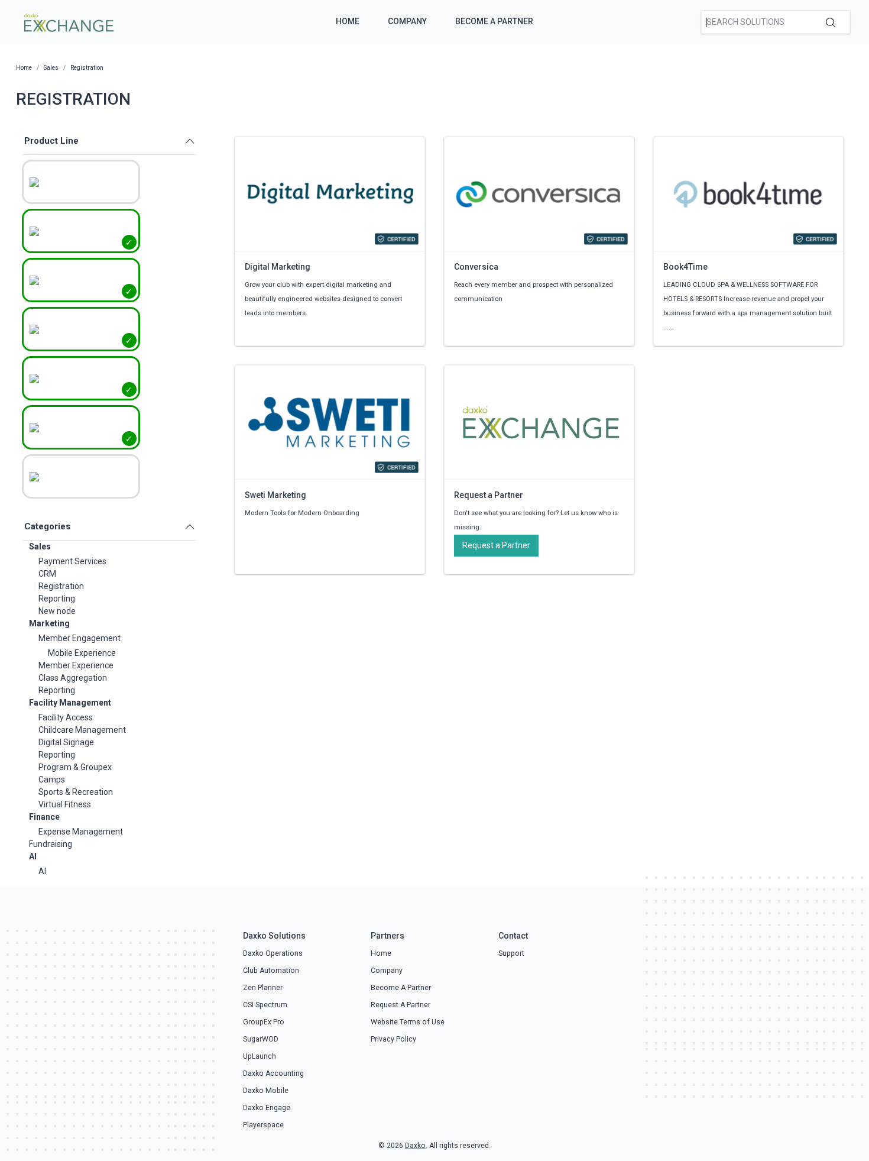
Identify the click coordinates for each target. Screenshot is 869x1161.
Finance (44, 817)
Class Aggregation (72, 678)
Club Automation (271, 970)
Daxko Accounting (273, 1073)
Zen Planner (263, 988)
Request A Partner (400, 1005)
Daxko (415, 1145)
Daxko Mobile (265, 1090)
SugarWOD (260, 1039)
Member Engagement (79, 638)
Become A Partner (494, 21)
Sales (40, 546)
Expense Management (80, 831)
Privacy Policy (393, 1039)
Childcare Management (82, 730)
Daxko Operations (273, 953)
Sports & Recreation (75, 792)
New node (57, 611)
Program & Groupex (75, 767)
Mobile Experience (82, 653)
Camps (51, 779)
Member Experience (76, 665)
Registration (61, 586)
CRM (47, 573)
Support (511, 953)
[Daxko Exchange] (67, 21)
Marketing (49, 623)
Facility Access (65, 717)
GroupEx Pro (263, 1022)
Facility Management (70, 702)
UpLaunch (259, 1056)
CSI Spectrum (265, 1005)
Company (407, 21)
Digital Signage (66, 742)
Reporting (56, 598)
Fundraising (50, 844)
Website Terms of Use (408, 1022)
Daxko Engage (266, 1108)
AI (33, 856)
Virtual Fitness (64, 804)
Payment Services (72, 561)
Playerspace (263, 1125)
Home (347, 21)
